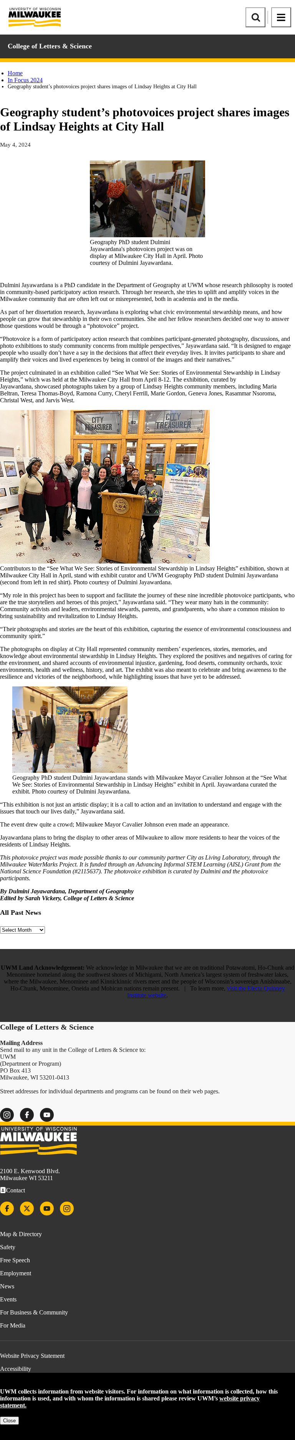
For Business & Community (34, 1312)
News (7, 1286)
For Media (12, 1325)
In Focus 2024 (25, 80)
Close (9, 1420)
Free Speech (15, 1260)
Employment (15, 1273)
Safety (7, 1247)
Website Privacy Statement (32, 1355)
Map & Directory (21, 1234)
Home (15, 73)
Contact (15, 1190)
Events (8, 1299)
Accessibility (15, 1369)
